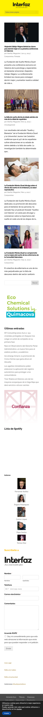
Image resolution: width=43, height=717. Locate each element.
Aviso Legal (7, 663)
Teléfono (8, 585)
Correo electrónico (12, 594)
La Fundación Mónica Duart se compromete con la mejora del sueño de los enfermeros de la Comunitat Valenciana (21, 255)
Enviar (8, 648)
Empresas (31, 697)
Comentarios (9, 604)
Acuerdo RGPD (11, 633)
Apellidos (26, 581)
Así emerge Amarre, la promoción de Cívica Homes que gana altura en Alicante (19, 359)
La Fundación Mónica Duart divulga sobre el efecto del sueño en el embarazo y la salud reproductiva (20, 187)
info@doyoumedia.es (19, 684)
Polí (5, 670)
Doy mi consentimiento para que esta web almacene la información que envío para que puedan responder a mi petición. (21, 639)
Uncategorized (9, 125)
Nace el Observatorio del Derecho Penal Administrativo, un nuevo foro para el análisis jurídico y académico (20, 349)
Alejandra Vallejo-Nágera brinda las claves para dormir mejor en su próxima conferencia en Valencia (21, 48)
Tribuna (21, 697)
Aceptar (6, 713)
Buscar (35, 283)
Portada (17, 56)
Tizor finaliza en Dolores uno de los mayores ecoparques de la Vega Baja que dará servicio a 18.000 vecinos (21, 382)
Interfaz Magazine (13, 53)
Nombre (8, 573)
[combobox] (6, 589)
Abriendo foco (11, 697)
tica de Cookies (11, 670)
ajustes (19, 709)
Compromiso (9, 56)
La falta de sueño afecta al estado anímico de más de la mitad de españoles (21, 118)
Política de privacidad (11, 677)
